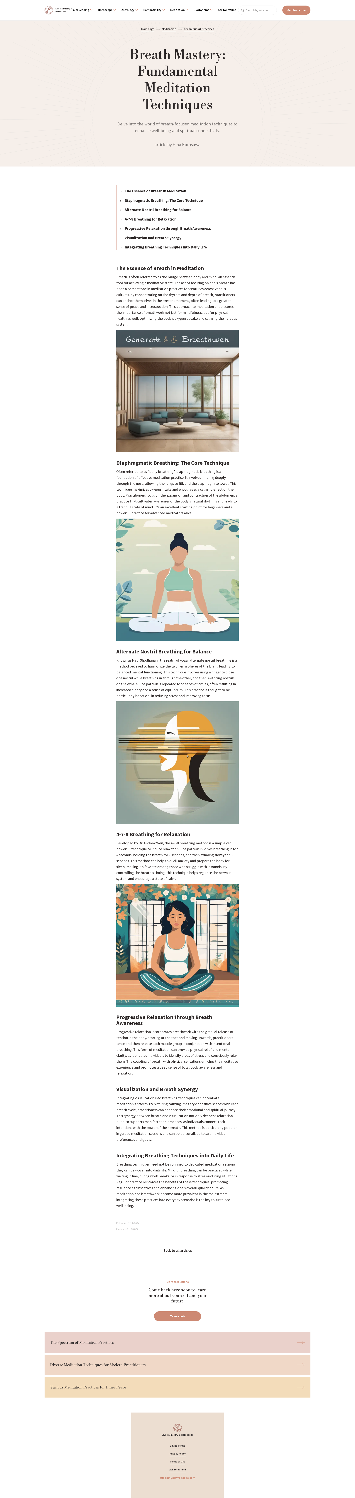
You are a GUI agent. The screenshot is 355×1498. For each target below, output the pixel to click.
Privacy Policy (178, 1453)
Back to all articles (177, 1250)
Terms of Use (177, 1461)
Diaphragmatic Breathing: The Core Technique (164, 200)
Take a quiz (177, 1316)
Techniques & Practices (199, 29)
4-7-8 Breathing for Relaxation (150, 219)
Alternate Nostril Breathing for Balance (158, 209)
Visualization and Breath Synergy (153, 237)
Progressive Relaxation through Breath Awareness (168, 228)
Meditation (169, 29)
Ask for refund (177, 1469)
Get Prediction (296, 10)
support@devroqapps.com (177, 1477)
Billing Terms (177, 1445)
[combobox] (82, 10)
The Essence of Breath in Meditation (155, 191)
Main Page (147, 29)
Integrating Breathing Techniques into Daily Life (166, 247)
